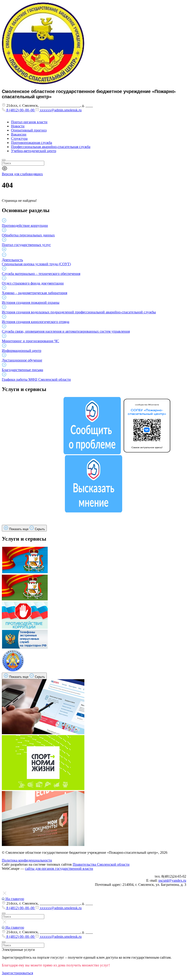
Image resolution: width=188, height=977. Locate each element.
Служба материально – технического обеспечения (41, 274)
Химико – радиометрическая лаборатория (34, 293)
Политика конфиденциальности (27, 860)
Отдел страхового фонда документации (33, 283)
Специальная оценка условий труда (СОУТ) (36, 264)
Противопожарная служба (31, 143)
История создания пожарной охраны (30, 302)
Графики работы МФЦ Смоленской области (36, 379)
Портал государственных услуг (26, 245)
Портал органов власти (29, 122)
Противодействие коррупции (25, 225)
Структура (19, 138)
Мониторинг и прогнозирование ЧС (30, 341)
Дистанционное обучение (22, 360)
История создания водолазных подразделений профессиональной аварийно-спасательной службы (79, 312)
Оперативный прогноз (29, 130)
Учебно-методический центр (33, 151)
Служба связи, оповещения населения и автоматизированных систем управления (66, 331)
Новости (18, 126)
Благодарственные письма (22, 370)
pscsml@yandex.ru (172, 880)
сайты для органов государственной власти (59, 868)
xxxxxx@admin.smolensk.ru (60, 110)
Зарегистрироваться (17, 973)
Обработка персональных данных (28, 235)
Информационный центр (21, 351)
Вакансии (18, 134)
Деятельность (12, 260)
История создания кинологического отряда (35, 322)
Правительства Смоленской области (101, 864)
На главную (14, 899)
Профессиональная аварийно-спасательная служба (50, 147)
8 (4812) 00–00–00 (20, 110)
